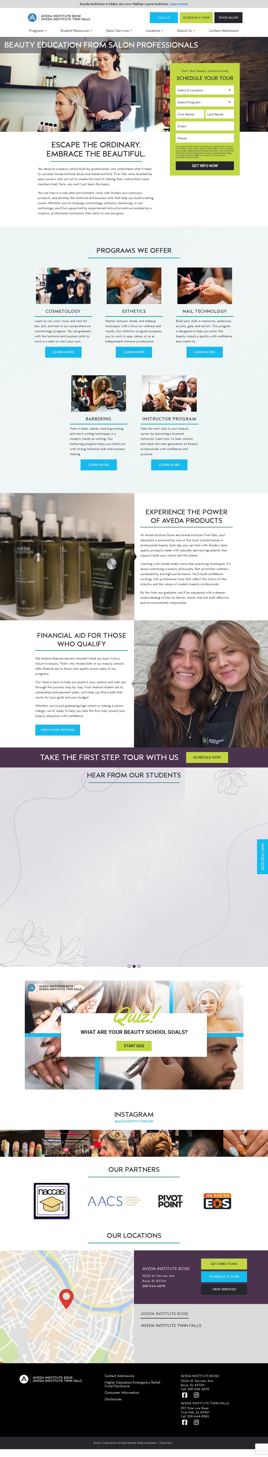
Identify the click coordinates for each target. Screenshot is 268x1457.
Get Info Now (205, 166)
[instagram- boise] (196, 1395)
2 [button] (134, 966)
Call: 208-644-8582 (195, 1416)
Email (180, 123)
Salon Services (117, 31)
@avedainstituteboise (134, 1121)
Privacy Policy (165, 1443)
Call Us (164, 17)
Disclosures (113, 1399)
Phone (180, 135)
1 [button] (129, 966)
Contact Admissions (224, 31)
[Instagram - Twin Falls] (196, 1422)
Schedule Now (207, 757)
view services (224, 1289)
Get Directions (224, 1264)
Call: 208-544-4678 (195, 1389)
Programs (36, 31)
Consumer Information (122, 1392)
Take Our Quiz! (263, 857)
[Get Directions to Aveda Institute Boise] (67, 1306)
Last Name (212, 111)
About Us (184, 31)
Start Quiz (134, 1046)
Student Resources (74, 31)
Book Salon (228, 17)
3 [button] (139, 966)
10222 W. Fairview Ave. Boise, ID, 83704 (197, 1383)
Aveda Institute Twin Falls (171, 1325)
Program (181, 99)
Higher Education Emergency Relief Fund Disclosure (132, 1384)
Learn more (178, 4)
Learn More (63, 352)
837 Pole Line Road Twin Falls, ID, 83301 (195, 1410)
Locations (153, 31)
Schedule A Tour (196, 17)
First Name (182, 111)
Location (181, 87)
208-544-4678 (153, 1286)
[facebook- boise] (184, 1395)
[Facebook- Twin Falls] (184, 1422)
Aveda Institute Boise (165, 1313)
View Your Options (58, 730)
